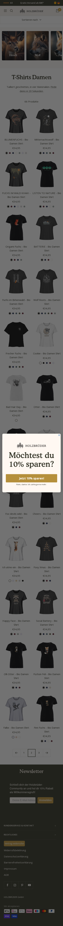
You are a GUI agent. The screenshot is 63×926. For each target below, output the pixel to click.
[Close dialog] (59, 435)
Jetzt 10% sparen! (31, 478)
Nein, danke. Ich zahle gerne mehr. (31, 484)
